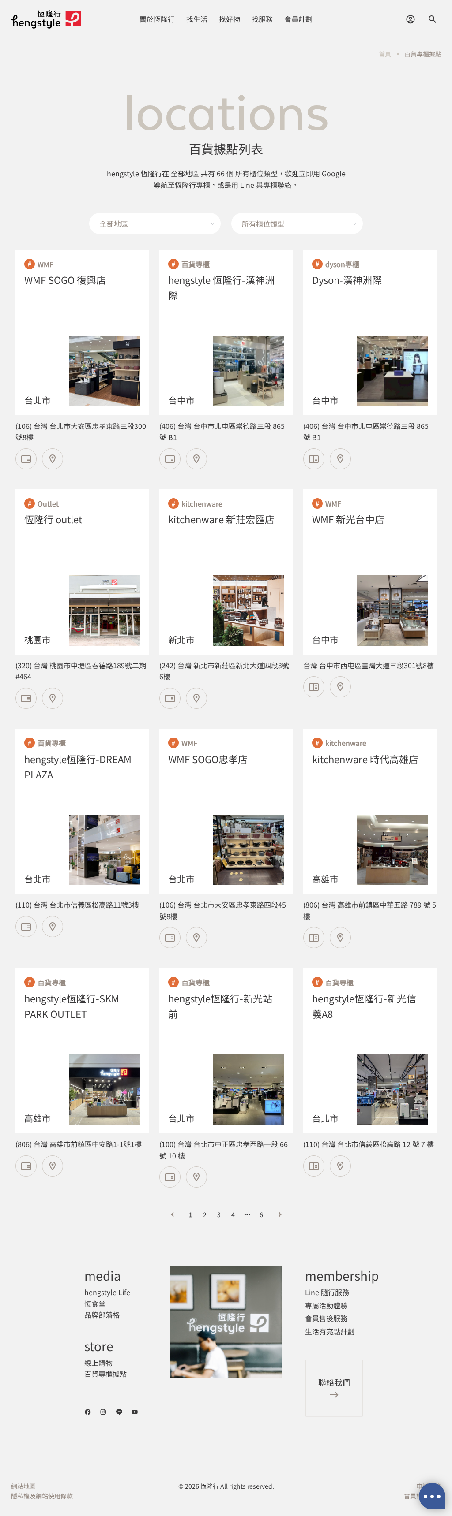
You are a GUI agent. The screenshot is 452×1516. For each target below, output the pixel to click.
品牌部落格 (102, 1314)
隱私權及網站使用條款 (42, 1495)
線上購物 (98, 1362)
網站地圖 (23, 1486)
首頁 (385, 53)
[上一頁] (172, 1214)
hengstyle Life (107, 1292)
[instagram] (103, 1412)
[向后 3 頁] (247, 1214)
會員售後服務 (326, 1318)
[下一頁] (280, 1214)
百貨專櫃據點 (422, 53)
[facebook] (87, 1412)
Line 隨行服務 (327, 1292)
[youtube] (135, 1412)
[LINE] (119, 1412)
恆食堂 (94, 1303)
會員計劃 (298, 19)
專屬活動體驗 (326, 1305)
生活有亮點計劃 (329, 1331)
